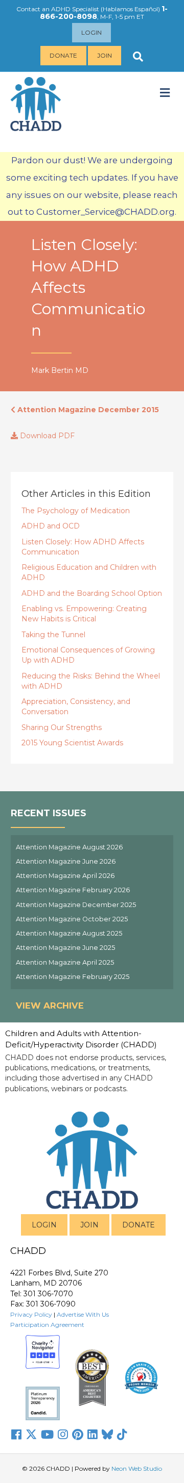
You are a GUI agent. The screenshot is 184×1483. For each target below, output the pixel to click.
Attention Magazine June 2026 (66, 861)
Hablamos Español (130, 9)
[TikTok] (122, 1434)
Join (104, 55)
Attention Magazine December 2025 (76, 905)
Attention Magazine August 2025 (69, 933)
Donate (63, 55)
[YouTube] (47, 1434)
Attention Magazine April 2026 (65, 875)
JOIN (89, 1224)
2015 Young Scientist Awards (72, 742)
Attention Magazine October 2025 (72, 919)
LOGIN (44, 1224)
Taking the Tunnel (53, 634)
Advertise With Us (83, 1314)
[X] (31, 1434)
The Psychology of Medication (75, 510)
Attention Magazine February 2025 (72, 977)
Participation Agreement (47, 1324)
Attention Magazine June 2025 (65, 947)
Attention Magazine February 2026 (73, 890)
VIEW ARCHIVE (50, 1005)
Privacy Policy (31, 1314)
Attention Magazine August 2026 (69, 847)
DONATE (138, 1224)
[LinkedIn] (92, 1434)
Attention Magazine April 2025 (65, 962)
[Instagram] (63, 1434)
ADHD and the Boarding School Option (91, 593)
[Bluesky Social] (107, 1434)
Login (91, 32)
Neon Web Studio (136, 1468)
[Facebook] (16, 1434)
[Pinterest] (77, 1434)
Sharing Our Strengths (61, 727)
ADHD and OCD (50, 526)
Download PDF (46, 435)
